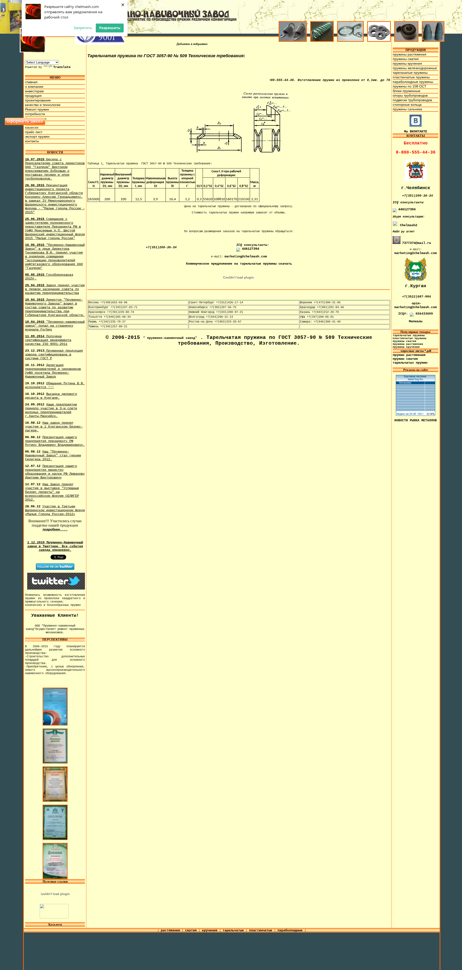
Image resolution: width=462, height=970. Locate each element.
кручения (210, 930)
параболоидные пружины (413, 82)
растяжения (170, 930)
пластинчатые (261, 930)
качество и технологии (42, 105)
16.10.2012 (51, 396)
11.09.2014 (48, 340)
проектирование (38, 100)
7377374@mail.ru (416, 243)
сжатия (192, 930)
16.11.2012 (53, 371)
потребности (35, 114)
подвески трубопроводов (412, 100)
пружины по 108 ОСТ (409, 86)
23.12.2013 (54, 354)
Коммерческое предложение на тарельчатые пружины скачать (239, 264)
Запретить (83, 27)
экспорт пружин (37, 136)
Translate (62, 67)
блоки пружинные (406, 91)
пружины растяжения (409, 54)
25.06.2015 (55, 228)
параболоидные (290, 930)
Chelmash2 (407, 225)
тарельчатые (234, 930)
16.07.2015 (55, 168)
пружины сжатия (406, 59)
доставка (32, 123)
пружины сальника (407, 109)
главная (31, 82)
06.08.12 (55, 441)
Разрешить (109, 27)
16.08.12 (54, 426)
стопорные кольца (407, 104)
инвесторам (34, 91)
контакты (32, 141)
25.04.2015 (55, 289)
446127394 (250, 249)
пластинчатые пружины (411, 77)
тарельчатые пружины (410, 73)
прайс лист (33, 132)
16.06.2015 (55, 256)
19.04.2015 (55, 307)
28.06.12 (55, 510)
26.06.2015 (55, 198)
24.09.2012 (51, 410)
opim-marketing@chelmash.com (415, 305)
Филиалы (415, 321)
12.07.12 (55, 471)
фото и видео (35, 118)
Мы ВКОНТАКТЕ (415, 131)
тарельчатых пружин (410, 363)
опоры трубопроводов (410, 95)
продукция (33, 96)
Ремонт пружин (37, 109)
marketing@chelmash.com (246, 256)
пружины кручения (407, 63)
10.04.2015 (55, 325)
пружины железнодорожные (415, 68)
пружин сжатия (405, 359)
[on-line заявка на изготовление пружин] (25, 124)
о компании (34, 86)
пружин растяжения (409, 355)
